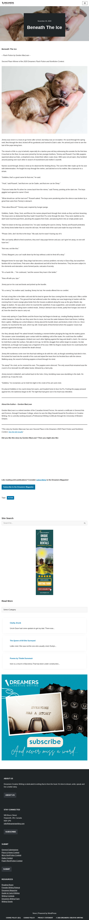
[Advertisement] (44, 458)
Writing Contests (8, 896)
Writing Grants (7, 901)
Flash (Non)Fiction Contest (12, 861)
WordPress (52, 913)
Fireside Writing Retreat (11, 888)
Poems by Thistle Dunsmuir (21, 658)
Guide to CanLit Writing (11, 893)
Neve (35, 913)
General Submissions (10, 850)
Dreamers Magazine (9, 890)
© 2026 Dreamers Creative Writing (69, 918)
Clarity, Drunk (15, 623)
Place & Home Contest (10, 853)
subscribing (41, 480)
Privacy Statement (45, 918)
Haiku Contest (7, 858)
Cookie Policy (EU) (13, 918)
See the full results (15, 432)
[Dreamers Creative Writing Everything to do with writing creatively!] (9, 3)
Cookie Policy (29, 918)
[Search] (84, 523)
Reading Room (7, 885)
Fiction (10, 498)
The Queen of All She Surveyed (22, 641)
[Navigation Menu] (84, 3)
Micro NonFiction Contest (11, 855)
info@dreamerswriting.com (14, 824)
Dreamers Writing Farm (11, 899)
